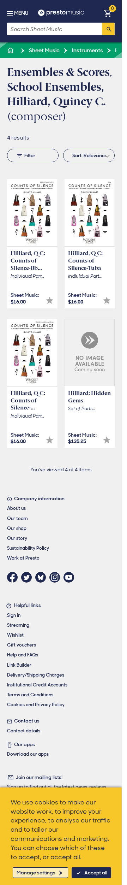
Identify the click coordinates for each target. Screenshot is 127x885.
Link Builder (19, 665)
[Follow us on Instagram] (56, 577)
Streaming (18, 625)
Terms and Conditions (30, 695)
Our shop (16, 528)
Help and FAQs (22, 655)
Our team (17, 518)
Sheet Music (44, 50)
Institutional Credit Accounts (37, 685)
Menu (21, 13)
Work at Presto (23, 558)
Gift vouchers (21, 645)
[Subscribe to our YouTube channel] (71, 577)
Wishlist (15, 635)
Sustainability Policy (28, 548)
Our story (17, 538)
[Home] (11, 50)
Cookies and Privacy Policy (36, 705)
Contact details (23, 731)
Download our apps (28, 754)
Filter (29, 155)
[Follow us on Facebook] (14, 577)
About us (16, 508)
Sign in (13, 615)
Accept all (95, 872)
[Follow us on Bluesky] (42, 577)
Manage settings (36, 872)
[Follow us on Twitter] (28, 577)
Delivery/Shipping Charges (35, 675)
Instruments (87, 50)
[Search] (108, 29)
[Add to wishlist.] (49, 300)
